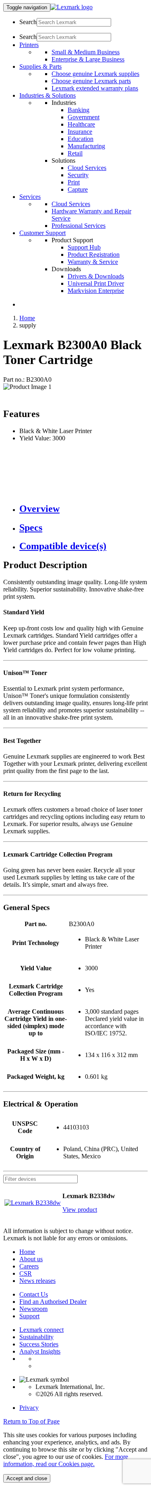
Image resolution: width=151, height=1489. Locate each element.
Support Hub (84, 247)
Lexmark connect (41, 1329)
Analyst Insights (39, 1351)
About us (31, 1259)
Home (27, 318)
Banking (78, 109)
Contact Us (33, 1294)
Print (74, 182)
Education (80, 138)
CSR (25, 1273)
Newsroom (33, 1308)
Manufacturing (86, 146)
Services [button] (30, 196)
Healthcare (81, 124)
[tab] (83, 508)
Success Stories (38, 1344)
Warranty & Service (93, 261)
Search (28, 21)
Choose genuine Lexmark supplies (95, 73)
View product (79, 1209)
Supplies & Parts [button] (40, 66)
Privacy (29, 1407)
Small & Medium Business (86, 52)
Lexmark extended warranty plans (95, 88)
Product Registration (94, 254)
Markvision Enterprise (96, 290)
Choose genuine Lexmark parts (91, 81)
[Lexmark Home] (71, 7)
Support (29, 1316)
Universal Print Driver (96, 283)
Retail (75, 153)
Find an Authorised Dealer (53, 1301)
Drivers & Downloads (96, 276)
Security (78, 175)
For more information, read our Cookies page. (65, 1460)
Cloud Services (87, 167)
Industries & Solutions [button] (47, 95)
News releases (37, 1280)
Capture (78, 189)
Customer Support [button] (42, 232)
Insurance (80, 131)
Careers (29, 1266)
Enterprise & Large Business (88, 59)
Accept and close (26, 1478)
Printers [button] (29, 44)
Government (83, 117)
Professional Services (78, 225)
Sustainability (36, 1337)
